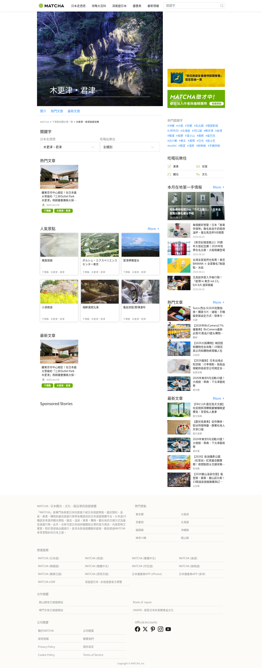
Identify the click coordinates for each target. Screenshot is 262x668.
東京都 (140, 514)
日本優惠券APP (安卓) (192, 574)
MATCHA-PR (53, 205)
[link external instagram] (161, 630)
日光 (201, 140)
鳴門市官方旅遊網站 (51, 610)
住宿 (204, 166)
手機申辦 (214, 145)
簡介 (43, 111)
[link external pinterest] (153, 630)
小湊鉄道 (47, 307)
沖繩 (171, 125)
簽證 (182, 145)
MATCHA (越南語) (189, 566)
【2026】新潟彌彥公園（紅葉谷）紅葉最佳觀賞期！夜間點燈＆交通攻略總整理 (209, 462)
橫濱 (171, 135)
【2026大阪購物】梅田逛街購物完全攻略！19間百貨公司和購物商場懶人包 (208, 346)
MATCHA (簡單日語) (50, 574)
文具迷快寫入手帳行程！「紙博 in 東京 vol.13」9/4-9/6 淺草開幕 (207, 281)
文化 (204, 174)
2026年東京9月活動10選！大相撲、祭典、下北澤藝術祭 (209, 381)
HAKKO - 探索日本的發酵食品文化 (153, 610)
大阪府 (185, 514)
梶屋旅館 (47, 260)
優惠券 (137, 6)
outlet (172, 145)
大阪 (180, 125)
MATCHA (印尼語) (142, 566)
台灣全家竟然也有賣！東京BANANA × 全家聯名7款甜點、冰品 (209, 263)
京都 (189, 125)
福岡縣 (140, 530)
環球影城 (212, 125)
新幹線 (202, 145)
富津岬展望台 (131, 260)
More (152, 229)
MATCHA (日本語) (48, 558)
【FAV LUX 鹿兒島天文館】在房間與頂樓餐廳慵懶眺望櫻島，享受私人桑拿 (209, 408)
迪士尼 (211, 140)
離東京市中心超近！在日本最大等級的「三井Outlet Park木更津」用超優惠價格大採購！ (59, 198)
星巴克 (211, 135)
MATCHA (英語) (94, 558)
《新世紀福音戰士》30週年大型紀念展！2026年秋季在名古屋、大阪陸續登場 (209, 246)
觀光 (176, 174)
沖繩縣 (185, 530)
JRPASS (174, 130)
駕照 (192, 140)
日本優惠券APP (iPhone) (147, 574)
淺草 (191, 145)
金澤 (219, 130)
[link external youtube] (169, 630)
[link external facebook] (138, 630)
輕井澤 (209, 130)
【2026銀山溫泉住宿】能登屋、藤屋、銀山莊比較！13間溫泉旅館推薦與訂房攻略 (209, 479)
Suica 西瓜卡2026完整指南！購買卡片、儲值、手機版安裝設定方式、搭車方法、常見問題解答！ (209, 313)
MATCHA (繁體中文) (144, 558)
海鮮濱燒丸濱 (90, 307)
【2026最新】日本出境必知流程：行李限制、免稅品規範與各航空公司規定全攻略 (209, 366)
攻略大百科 (99, 6)
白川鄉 (173, 140)
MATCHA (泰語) (188, 558)
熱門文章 (57, 111)
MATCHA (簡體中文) (97, 566)
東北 (183, 140)
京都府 (140, 522)
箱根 (201, 135)
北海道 (186, 130)
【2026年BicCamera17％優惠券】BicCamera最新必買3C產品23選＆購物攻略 (208, 331)
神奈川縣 (141, 538)
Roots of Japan (142, 602)
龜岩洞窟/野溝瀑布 (134, 307)
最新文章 (74, 111)
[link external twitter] (146, 630)
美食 (176, 166)
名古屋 (200, 125)
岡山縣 (185, 538)
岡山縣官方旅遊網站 (51, 602)
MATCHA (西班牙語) (97, 574)
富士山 (191, 135)
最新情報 (153, 6)
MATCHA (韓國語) (48, 566)
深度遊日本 (119, 6)
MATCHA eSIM (46, 582)
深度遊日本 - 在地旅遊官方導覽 (103, 582)
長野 (180, 135)
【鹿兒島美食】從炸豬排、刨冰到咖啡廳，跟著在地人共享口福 (209, 425)
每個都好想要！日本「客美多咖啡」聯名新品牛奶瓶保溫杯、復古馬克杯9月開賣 (209, 228)
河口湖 (198, 130)
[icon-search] (222, 5)
